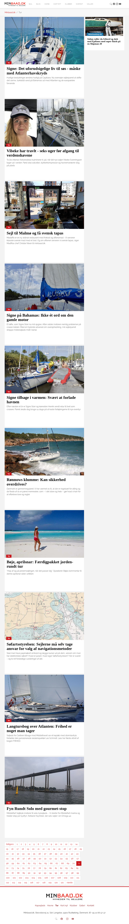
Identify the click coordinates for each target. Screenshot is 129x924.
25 (59, 849)
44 (7, 858)
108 (59, 878)
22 (44, 849)
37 (45, 854)
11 (61, 844)
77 (34, 868)
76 (29, 868)
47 (24, 858)
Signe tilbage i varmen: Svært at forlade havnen (41, 399)
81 (56, 868)
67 (57, 863)
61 (24, 863)
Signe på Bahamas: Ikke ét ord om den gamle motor (40, 317)
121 (62, 882)
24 (54, 849)
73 (12, 868)
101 (14, 878)
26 (65, 849)
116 (31, 882)
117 (37, 882)
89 (24, 873)
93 (45, 873)
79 (45, 868)
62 (29, 863)
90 (29, 873)
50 (40, 858)
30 (7, 854)
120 (56, 882)
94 (50, 873)
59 (13, 863)
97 (67, 873)
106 (46, 878)
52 (51, 858)
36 (39, 854)
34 (29, 854)
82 (61, 868)
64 (40, 863)
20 (33, 849)
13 (71, 844)
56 (72, 858)
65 (45, 863)
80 (50, 868)
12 (66, 844)
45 (13, 858)
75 (23, 868)
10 (56, 844)
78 (40, 868)
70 (73, 863)
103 (26, 878)
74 (18, 868)
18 (23, 849)
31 (13, 854)
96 (61, 873)
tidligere (10, 844)
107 (52, 878)
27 (70, 849)
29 (81, 849)
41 (67, 854)
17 (18, 849)
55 (67, 858)
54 (61, 858)
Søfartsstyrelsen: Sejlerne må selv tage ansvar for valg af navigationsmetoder (40, 646)
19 (28, 849)
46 (18, 858)
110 (71, 878)
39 (56, 854)
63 (34, 863)
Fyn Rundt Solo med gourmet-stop (37, 808)
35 (34, 854)
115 (25, 882)
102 (20, 878)
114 (19, 882)
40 (61, 854)
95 (56, 873)
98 (72, 873)
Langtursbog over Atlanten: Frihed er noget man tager (39, 728)
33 (23, 854)
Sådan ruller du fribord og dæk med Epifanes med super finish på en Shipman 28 (103, 41)
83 (66, 868)
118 (43, 882)
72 (7, 868)
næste (70, 882)
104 (33, 878)
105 (39, 878)
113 (13, 882)
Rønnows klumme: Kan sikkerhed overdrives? (36, 481)
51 (45, 858)
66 (51, 863)
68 (62, 863)
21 (38, 849)
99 (78, 873)
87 (13, 873)
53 (56, 858)
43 (77, 854)
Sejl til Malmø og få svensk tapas (35, 233)
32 (18, 854)
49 (34, 858)
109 (65, 878)
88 (18, 873)
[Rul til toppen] (125, 920)
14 (76, 844)
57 (78, 858)
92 (40, 873)
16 (12, 849)
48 (29, 858)
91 (35, 873)
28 (75, 849)
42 (72, 854)
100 (8, 878)
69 (68, 863)
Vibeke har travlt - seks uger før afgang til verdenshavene (43, 153)
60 (18, 863)
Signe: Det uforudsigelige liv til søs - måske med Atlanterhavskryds (43, 70)
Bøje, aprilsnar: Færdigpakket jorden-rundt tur (40, 564)
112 (7, 882)
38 (50, 854)
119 (50, 882)
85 (77, 868)
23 (49, 849)
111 (77, 878)
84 (72, 868)
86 (7, 873)
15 (7, 849)
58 (7, 863)
